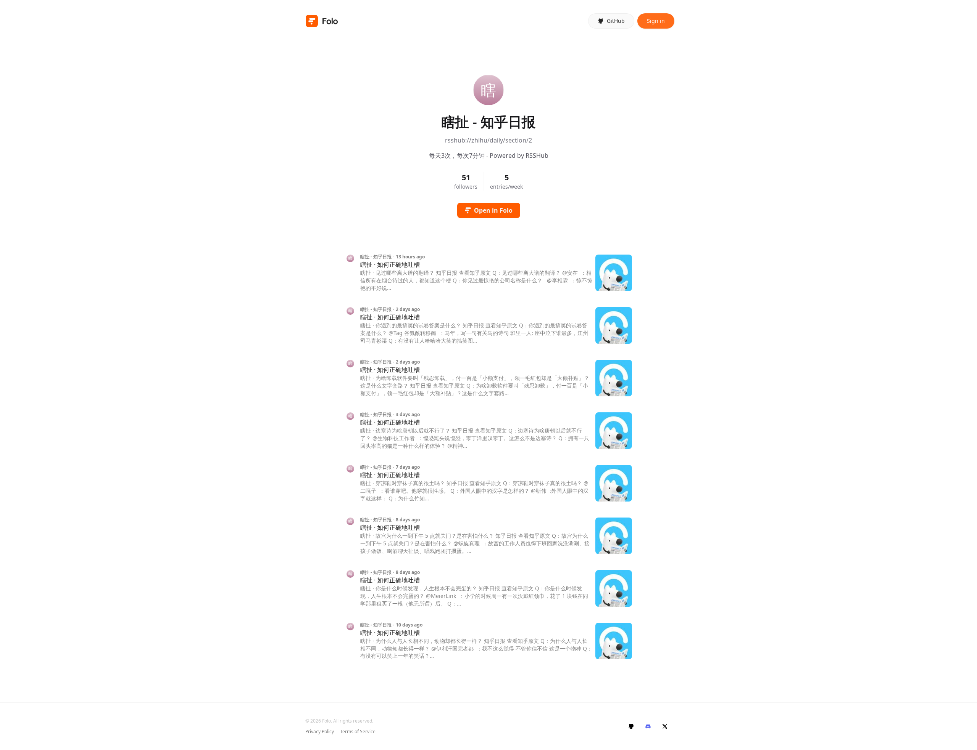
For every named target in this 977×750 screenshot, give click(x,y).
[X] (665, 726)
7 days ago (408, 467)
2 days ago (408, 309)
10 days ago (409, 625)
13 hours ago (410, 257)
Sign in (656, 20)
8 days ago (408, 520)
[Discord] (648, 726)
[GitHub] (631, 726)
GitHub (616, 20)
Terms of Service (358, 732)
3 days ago (408, 415)
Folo (326, 721)
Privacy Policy (319, 732)
